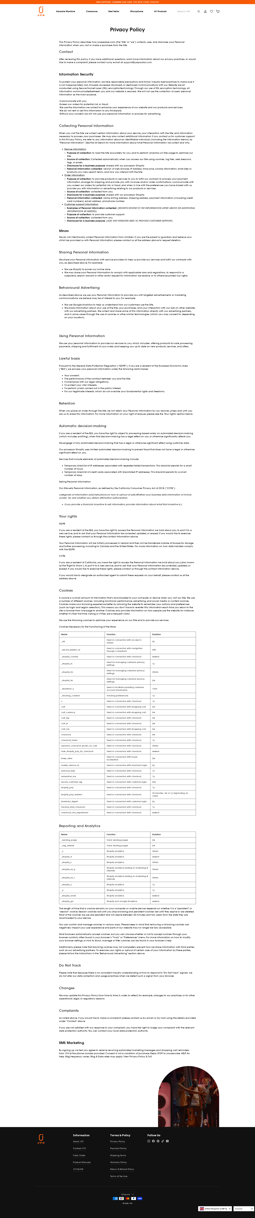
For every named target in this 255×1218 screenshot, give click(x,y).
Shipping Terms (118, 1155)
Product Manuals (82, 1162)
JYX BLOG (78, 1169)
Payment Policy (118, 1148)
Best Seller (114, 11)
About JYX (78, 1141)
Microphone (136, 11)
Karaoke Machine (65, 11)
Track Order (79, 1155)
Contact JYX (79, 1148)
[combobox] (215, 1208)
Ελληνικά (126, 1194)
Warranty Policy (118, 1162)
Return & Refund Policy (122, 1169)
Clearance (91, 11)
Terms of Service (119, 1176)
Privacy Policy (117, 1141)
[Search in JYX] (199, 11)
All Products (160, 11)
